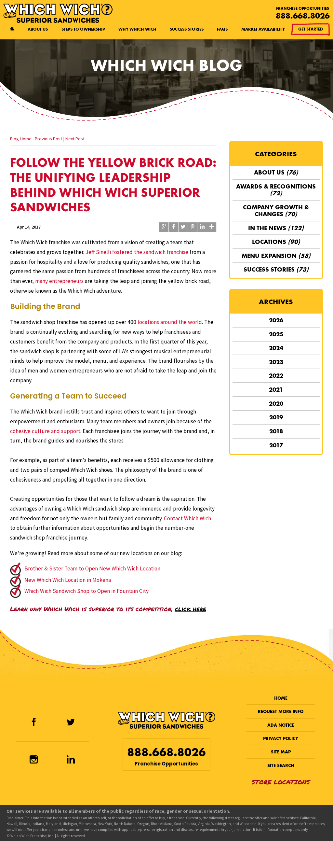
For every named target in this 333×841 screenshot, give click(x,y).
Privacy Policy (280, 738)
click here (190, 608)
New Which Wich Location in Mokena (67, 579)
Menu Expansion (276, 255)
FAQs (222, 29)
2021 (276, 389)
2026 (276, 320)
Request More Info (280, 711)
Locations (276, 241)
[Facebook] (34, 722)
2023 (276, 362)
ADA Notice (280, 725)
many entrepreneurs (59, 281)
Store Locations (281, 782)
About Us (38, 29)
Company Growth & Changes (276, 210)
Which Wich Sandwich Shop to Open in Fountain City (86, 591)
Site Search (280, 765)
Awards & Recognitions (276, 190)
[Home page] (12, 29)
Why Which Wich (137, 29)
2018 (276, 431)
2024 (276, 348)
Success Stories (187, 29)
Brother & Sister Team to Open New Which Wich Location (92, 568)
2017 (276, 445)
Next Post (75, 139)
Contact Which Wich (187, 518)
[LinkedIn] (70, 760)
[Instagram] (34, 760)
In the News (276, 228)
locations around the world (170, 322)
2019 (276, 417)
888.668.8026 (303, 16)
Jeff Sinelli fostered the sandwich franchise (137, 252)
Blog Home (21, 139)
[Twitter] (70, 722)
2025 (276, 334)
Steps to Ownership (83, 29)
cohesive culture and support (45, 431)
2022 (276, 375)
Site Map (281, 752)
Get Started (310, 29)
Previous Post (48, 139)
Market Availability (263, 29)
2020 (276, 403)
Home (280, 698)
